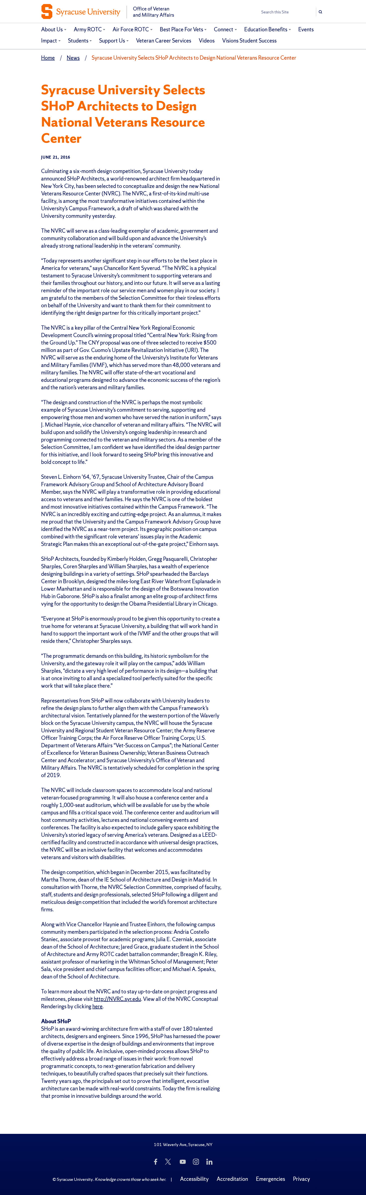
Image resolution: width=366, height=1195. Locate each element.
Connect (223, 29)
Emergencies (270, 1179)
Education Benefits (265, 29)
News (73, 57)
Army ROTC (88, 29)
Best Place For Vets (181, 29)
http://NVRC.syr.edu (117, 999)
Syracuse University (75, 1179)
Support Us (112, 40)
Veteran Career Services (163, 40)
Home (48, 57)
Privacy (301, 1179)
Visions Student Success (249, 40)
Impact (49, 40)
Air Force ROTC (131, 29)
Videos (207, 40)
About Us (52, 29)
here (97, 1006)
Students (78, 40)
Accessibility (194, 1179)
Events (306, 29)
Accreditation (232, 1179)
